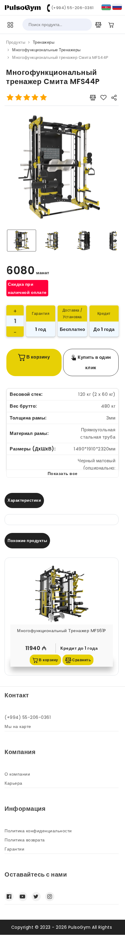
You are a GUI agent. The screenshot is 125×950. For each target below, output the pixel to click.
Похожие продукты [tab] (27, 541)
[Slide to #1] (21, 240)
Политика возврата (25, 840)
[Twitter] (36, 896)
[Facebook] (9, 896)
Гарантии (14, 849)
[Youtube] (22, 896)
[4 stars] (35, 97)
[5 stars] (43, 97)
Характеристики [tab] (24, 500)
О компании (17, 774)
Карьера (13, 783)
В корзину (37, 357)
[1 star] (10, 97)
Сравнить (81, 659)
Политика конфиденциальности (38, 831)
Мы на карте (18, 726)
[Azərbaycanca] (106, 7)
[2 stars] (18, 97)
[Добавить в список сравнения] (93, 97)
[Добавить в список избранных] (103, 97)
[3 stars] (27, 97)
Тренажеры (44, 42)
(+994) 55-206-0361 (72, 8)
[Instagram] (49, 896)
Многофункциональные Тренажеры (46, 50)
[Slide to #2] (84, 240)
